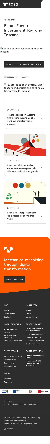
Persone (29, 314)
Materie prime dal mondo (36, 334)
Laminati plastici (10, 366)
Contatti (7, 317)
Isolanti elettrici (10, 360)
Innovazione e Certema (35, 341)
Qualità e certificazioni (34, 344)
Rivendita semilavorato (13, 341)
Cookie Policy (21, 418)
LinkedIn (7, 379)
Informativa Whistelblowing (15, 421)
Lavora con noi (31, 317)
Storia (6, 310)
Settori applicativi (10, 329)
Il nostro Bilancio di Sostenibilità (33, 364)
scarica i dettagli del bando (24, 64)
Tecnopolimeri (9, 363)
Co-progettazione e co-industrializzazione (35, 330)
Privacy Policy (9, 418)
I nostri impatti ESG (33, 361)
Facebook (8, 382)
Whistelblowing (34, 418)
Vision (28, 310)
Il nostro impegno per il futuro (35, 357)
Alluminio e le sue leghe (13, 356)
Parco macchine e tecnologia (10, 336)
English (10, 429)
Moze (35, 424)
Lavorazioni (8, 333)
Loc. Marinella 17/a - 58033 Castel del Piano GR (21, 404)
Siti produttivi (9, 314)
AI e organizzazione (33, 337)
